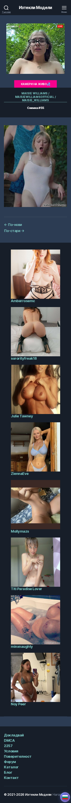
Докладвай (14, 735)
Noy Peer (18, 704)
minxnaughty (22, 646)
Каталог (11, 767)
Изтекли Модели (35, 8)
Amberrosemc (23, 301)
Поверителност (18, 756)
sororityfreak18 (24, 358)
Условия (11, 751)
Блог (8, 772)
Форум (10, 762)
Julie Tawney (22, 416)
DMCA (9, 740)
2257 (8, 746)
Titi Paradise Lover (26, 589)
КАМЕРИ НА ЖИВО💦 (35, 84)
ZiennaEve (20, 474)
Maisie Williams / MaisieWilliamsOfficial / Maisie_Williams (35, 97)
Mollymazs (20, 531)
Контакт (11, 778)
